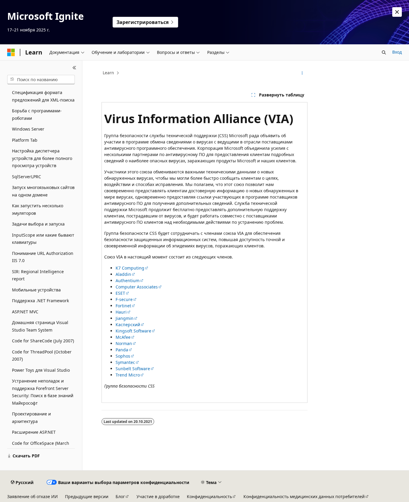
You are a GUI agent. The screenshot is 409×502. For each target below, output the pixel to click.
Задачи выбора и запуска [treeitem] (38, 224)
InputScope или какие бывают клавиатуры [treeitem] (43, 238)
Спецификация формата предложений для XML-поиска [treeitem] (43, 96)
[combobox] (41, 79)
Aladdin (123, 274)
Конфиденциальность (209, 496)
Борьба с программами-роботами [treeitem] (37, 114)
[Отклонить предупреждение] (397, 12)
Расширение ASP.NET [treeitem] (34, 432)
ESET (120, 293)
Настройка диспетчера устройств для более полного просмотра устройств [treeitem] (42, 158)
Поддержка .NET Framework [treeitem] (40, 300)
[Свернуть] (74, 67)
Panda (122, 350)
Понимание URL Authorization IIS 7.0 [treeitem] (42, 257)
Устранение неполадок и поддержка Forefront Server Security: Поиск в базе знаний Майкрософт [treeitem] (42, 392)
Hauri (121, 312)
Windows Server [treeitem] (28, 129)
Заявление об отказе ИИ (32, 496)
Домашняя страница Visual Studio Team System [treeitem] (40, 326)
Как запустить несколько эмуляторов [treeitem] (37, 209)
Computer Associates (137, 287)
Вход (397, 52)
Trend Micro (128, 375)
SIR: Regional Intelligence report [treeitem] (38, 275)
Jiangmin (125, 318)
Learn (108, 72)
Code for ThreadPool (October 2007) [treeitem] (42, 355)
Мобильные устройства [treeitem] (36, 290)
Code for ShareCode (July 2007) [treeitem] (43, 341)
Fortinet (123, 306)
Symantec (125, 362)
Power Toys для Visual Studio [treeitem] (41, 370)
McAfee (123, 337)
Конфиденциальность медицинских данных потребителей (304, 496)
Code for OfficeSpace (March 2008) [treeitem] (40, 446)
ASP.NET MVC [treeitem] (25, 311)
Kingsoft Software (133, 331)
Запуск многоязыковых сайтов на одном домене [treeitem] (43, 191)
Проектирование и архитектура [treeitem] (31, 417)
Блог (120, 496)
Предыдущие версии (86, 496)
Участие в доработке (158, 496)
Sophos (123, 356)
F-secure (124, 299)
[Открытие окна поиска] (384, 52)
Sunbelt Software (133, 368)
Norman (124, 343)
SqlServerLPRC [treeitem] (26, 176)
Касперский (128, 324)
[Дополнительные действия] (302, 73)
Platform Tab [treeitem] (24, 140)
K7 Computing (130, 268)
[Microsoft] (11, 52)
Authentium (128, 280)
